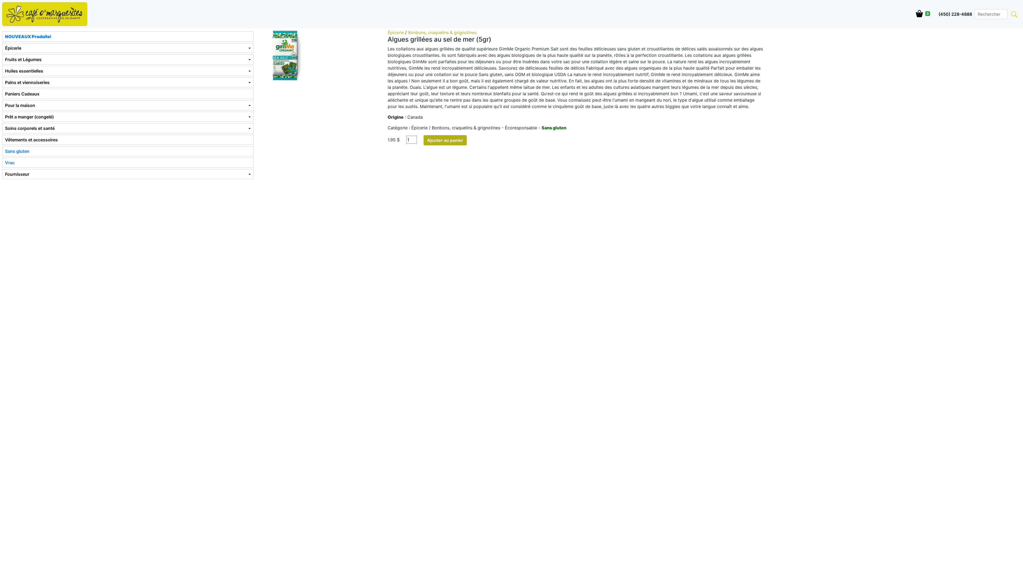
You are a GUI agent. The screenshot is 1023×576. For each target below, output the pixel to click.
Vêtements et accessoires (31, 139)
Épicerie (396, 32)
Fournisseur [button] (17, 174)
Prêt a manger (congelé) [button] (29, 116)
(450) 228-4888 (955, 14)
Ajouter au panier (445, 140)
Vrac (10, 162)
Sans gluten (17, 151)
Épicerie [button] (13, 48)
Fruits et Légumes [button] (23, 59)
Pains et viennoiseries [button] (27, 82)
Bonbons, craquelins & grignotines (442, 32)
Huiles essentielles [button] (24, 71)
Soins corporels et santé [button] (30, 128)
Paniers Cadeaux (22, 94)
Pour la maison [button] (20, 105)
